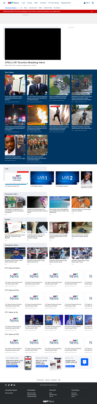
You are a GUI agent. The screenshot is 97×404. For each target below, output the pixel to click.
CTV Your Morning (53, 3)
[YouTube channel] (11, 385)
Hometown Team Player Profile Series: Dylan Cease (80, 261)
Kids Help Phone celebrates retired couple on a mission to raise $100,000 (15, 236)
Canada (29, 3)
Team (59, 379)
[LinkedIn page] (14, 385)
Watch (36, 3)
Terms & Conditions (31, 394)
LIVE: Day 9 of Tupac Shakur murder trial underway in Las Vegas (15, 157)
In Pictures (43, 3)
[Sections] (4, 2)
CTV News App (40, 379)
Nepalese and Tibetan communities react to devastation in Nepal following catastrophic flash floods (82, 98)
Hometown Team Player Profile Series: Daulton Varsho (58, 261)
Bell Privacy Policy (31, 392)
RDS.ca (73, 396)
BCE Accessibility (9, 392)
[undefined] (14, 279)
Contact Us (47, 379)
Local (23, 3)
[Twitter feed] (6, 385)
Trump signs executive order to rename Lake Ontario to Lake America (13, 98)
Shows (25, 7)
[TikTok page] (9, 385)
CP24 (50, 392)
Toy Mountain (57, 7)
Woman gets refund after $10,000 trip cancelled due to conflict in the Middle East (59, 211)
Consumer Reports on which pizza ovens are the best (81, 210)
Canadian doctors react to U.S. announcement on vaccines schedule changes (36, 236)
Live (21, 7)
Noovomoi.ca (75, 394)
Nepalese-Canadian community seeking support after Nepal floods (82, 127)
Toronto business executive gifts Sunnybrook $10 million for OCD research (58, 236)
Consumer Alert (33, 7)
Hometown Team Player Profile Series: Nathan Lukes (13, 261)
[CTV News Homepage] (13, 3)
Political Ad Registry (31, 396)
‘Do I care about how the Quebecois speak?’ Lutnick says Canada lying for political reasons (37, 98)
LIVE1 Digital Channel (36, 186)
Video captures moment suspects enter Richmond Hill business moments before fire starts (59, 128)
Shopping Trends (66, 3)
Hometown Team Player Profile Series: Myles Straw (36, 261)
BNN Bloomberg (53, 394)
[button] (89, 180)
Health (40, 7)
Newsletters (54, 379)
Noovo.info (74, 392)
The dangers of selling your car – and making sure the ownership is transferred (14, 211)
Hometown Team (48, 7)
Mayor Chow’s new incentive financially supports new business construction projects (36, 158)
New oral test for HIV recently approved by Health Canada (80, 235)
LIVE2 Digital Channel (62, 186)
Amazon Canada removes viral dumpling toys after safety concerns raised (37, 211)
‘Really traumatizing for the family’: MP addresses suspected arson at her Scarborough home (37, 128)
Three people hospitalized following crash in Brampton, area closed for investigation (15, 128)
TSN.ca (51, 396)
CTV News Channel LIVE (12, 186)
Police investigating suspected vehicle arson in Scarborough (58, 97)
